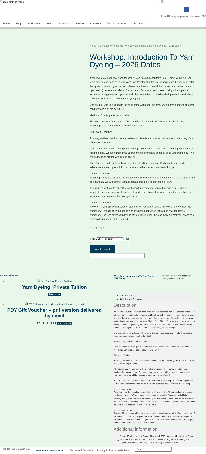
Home (6, 23)
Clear (126, 238)
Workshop (183, 279)
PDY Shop (103, 45)
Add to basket (102, 249)
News (50, 23)
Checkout (95, 23)
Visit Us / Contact (117, 23)
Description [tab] (126, 295)
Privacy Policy (105, 450)
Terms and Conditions (82, 450)
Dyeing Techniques (170, 279)
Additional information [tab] (131, 299)
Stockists (64, 23)
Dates (93, 239)
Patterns (138, 23)
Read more (54, 294)
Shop (19, 23)
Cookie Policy (123, 450)
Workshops (34, 23)
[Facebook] (186, 9)
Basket (80, 23)
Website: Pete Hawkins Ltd (49, 450)
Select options (64, 323)
